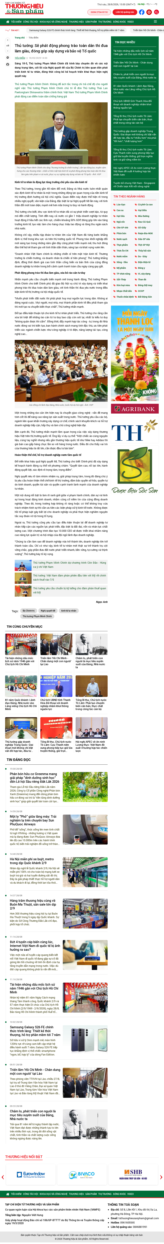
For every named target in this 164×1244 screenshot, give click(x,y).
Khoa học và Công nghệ (53, 22)
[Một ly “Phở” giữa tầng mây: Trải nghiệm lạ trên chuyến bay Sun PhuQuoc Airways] (85, 830)
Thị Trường (104, 22)
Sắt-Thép (121, 279)
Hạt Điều (142, 210)
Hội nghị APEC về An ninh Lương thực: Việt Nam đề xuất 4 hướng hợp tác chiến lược (91, 746)
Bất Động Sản (145, 296)
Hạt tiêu (121, 216)
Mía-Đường (143, 216)
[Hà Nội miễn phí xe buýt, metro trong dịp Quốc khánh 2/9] (85, 872)
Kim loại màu (123, 285)
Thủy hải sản (144, 250)
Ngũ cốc (121, 221)
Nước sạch (122, 239)
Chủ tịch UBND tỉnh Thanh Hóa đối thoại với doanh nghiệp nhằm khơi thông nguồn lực (55, 704)
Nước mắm (122, 256)
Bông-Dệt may (145, 285)
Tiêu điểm (16, 22)
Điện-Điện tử (144, 262)
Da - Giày (142, 256)
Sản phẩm (91, 22)
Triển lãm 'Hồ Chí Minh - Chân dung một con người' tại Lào (55, 661)
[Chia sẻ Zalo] (7, 57)
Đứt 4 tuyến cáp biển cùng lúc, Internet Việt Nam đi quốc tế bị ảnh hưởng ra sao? (35, 946)
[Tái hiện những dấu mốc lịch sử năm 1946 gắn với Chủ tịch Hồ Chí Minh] (21, 644)
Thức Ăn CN (122, 250)
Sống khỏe (119, 22)
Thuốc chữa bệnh (125, 296)
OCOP (141, 290)
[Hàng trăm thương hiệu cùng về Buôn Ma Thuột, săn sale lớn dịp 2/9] (85, 914)
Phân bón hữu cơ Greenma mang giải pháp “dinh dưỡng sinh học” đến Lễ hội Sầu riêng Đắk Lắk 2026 (34, 778)
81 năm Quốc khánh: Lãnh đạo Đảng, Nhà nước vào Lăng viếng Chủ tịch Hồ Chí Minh (21, 704)
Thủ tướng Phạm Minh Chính (37, 616)
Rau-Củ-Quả (144, 221)
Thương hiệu (76, 22)
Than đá (142, 279)
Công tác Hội (30, 22)
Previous (3, 1174)
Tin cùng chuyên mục (24, 626)
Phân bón (121, 233)
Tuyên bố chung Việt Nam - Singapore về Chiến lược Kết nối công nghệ (134, 184)
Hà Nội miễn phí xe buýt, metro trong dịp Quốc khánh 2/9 (32, 861)
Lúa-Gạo (121, 204)
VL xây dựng (144, 273)
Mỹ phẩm (121, 267)
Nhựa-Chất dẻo (124, 290)
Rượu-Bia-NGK (145, 233)
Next (161, 1174)
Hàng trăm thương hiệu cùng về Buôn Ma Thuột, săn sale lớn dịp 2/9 (33, 904)
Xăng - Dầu (122, 262)
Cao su (120, 210)
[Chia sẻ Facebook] (7, 64)
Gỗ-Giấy (142, 227)
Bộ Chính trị (29, 610)
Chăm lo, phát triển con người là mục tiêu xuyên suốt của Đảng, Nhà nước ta (90, 663)
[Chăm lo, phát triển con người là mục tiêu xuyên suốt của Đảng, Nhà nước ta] (92, 644)
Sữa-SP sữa (144, 239)
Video (130, 22)
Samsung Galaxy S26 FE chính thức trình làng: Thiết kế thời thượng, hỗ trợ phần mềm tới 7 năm (73, 30)
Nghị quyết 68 (48, 610)
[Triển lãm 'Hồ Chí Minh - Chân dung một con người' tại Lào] (56, 644)
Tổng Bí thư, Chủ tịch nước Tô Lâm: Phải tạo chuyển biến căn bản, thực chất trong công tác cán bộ (91, 704)
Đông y (141, 267)
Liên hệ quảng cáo (125, 11)
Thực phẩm (122, 244)
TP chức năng (123, 273)
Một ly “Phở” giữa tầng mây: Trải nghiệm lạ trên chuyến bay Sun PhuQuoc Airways (33, 820)
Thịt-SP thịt (144, 244)
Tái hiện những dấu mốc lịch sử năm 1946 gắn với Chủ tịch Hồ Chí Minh (19, 661)
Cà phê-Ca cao (145, 204)
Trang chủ (20, 37)
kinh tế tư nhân (68, 610)
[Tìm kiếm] (156, 12)
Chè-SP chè (122, 227)
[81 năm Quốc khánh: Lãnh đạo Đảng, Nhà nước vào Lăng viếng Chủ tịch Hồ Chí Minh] (21, 686)
